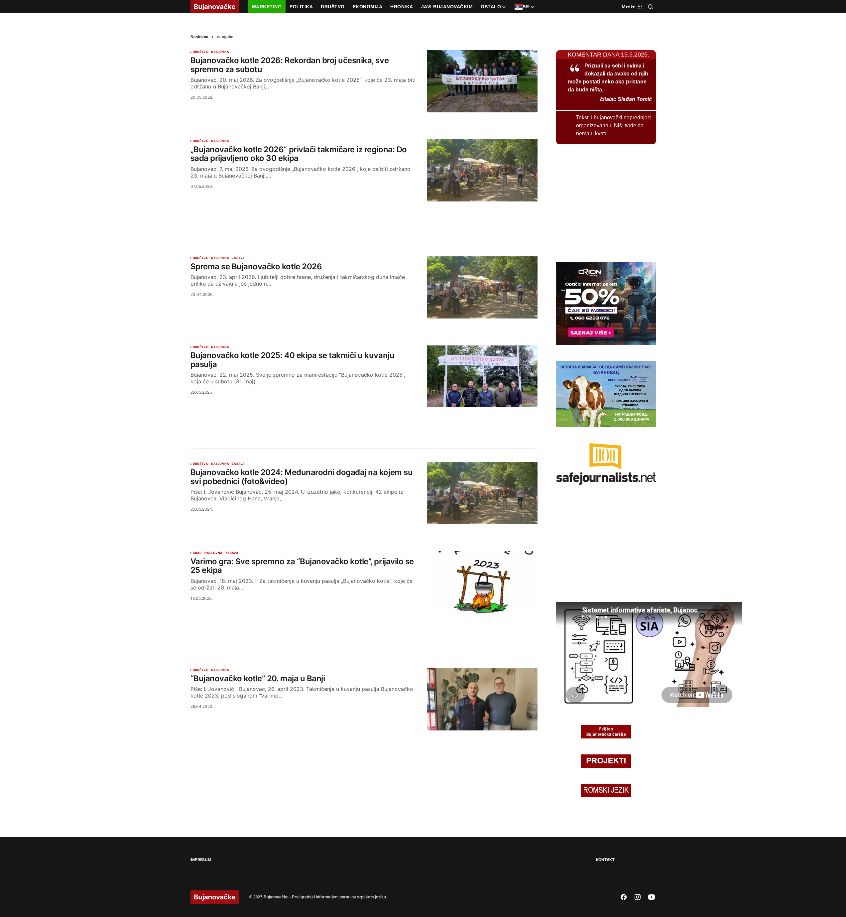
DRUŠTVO (200, 52)
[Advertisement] (364, 214)
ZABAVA (238, 258)
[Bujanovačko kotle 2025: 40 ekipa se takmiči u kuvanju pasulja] (482, 376)
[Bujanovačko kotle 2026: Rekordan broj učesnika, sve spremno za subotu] (482, 81)
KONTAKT (605, 859)
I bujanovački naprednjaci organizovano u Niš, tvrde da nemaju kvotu (614, 125)
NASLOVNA (220, 52)
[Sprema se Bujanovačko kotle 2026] (482, 287)
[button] (650, 6)
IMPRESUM (200, 859)
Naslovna (199, 37)
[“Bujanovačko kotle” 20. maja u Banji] (482, 699)
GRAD (197, 553)
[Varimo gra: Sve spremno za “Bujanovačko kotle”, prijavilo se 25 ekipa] (482, 582)
